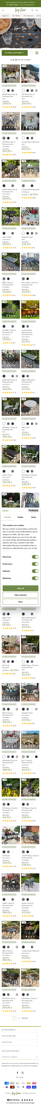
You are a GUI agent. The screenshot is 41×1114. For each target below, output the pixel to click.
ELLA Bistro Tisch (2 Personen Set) (30, 284)
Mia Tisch (25, 427)
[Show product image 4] (14, 80)
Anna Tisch (6, 237)
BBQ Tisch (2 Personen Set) (7, 284)
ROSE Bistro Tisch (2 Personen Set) (30, 666)
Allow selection (20, 595)
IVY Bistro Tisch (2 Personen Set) (9, 428)
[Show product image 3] (12, 80)
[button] (32, 10)
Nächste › (25, 1018)
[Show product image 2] (9, 80)
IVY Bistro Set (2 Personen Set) (28, 95)
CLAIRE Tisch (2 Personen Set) (9, 331)
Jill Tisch (5, 665)
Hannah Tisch (27, 237)
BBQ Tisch (6, 618)
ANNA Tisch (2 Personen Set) (8, 904)
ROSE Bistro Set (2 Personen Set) (9, 95)
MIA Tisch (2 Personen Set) (7, 714)
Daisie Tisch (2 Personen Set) (27, 904)
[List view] (31, 52)
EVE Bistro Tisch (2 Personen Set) (29, 476)
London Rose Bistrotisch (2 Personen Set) (27, 332)
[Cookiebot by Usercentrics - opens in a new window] (28, 510)
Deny (20, 602)
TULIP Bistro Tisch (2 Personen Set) (30, 857)
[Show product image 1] (7, 80)
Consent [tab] (7, 517)
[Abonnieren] (37, 1056)
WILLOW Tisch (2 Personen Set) (29, 619)
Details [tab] (20, 517)
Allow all (20, 588)
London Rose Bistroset (31, 142)
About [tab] (33, 517)
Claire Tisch (7, 475)
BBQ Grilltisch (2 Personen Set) (28, 381)
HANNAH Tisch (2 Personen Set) (9, 381)
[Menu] (4, 10)
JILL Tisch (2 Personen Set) (27, 762)
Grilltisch (6, 856)
